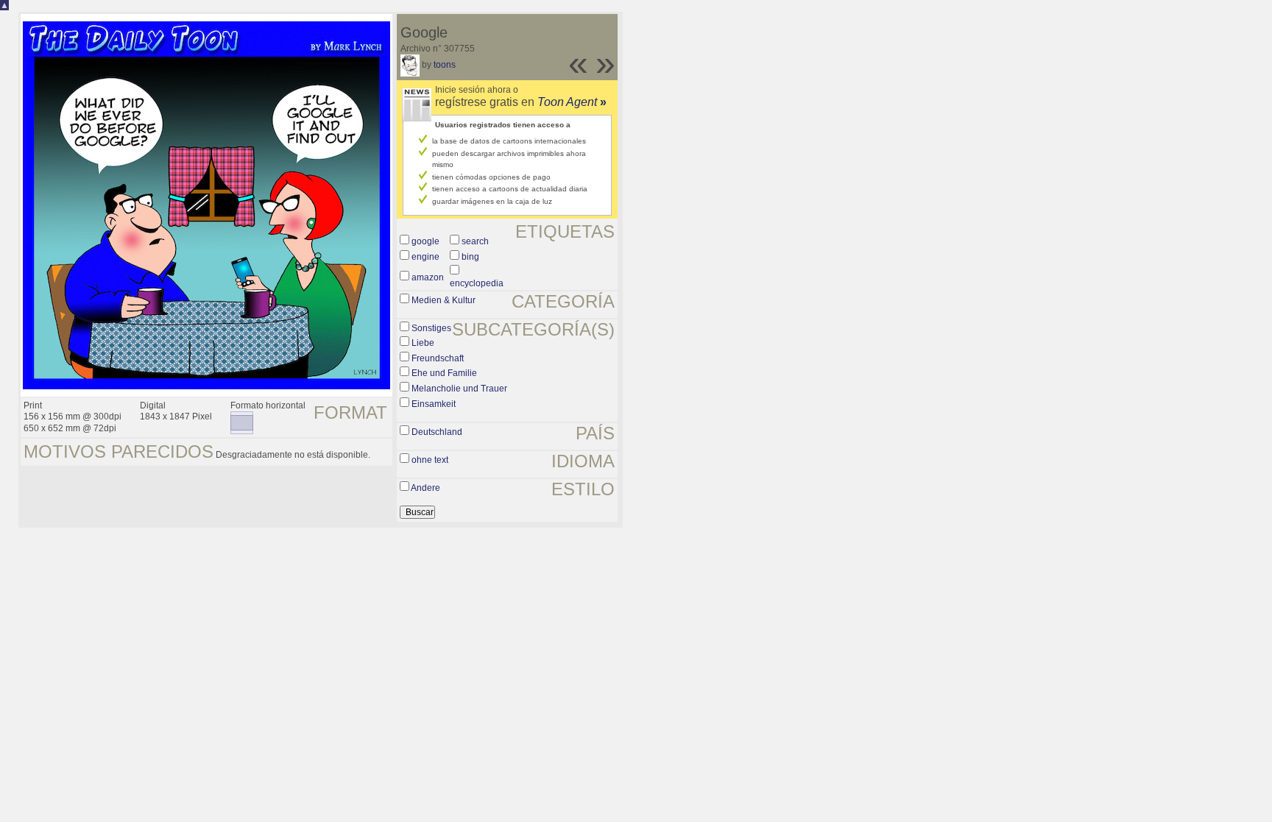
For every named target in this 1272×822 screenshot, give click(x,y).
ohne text (429, 460)
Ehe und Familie (444, 373)
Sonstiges (431, 328)
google (425, 241)
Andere (425, 488)
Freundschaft (437, 358)
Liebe (422, 343)
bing (470, 257)
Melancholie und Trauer (459, 388)
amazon (427, 277)
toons (445, 65)
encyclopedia (477, 283)
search (475, 241)
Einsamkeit (433, 404)
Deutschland (436, 432)
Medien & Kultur (443, 300)
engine (425, 257)
